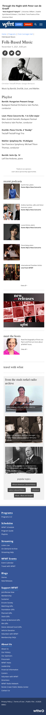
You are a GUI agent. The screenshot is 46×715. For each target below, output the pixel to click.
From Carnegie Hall (25, 34)
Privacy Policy (6, 701)
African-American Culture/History (24, 484)
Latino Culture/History (17, 490)
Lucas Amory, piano (28, 225)
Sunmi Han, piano (27, 185)
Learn (13, 171)
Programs (12, 34)
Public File (30, 701)
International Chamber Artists (31, 265)
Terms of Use (19, 701)
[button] (35, 24)
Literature (35, 490)
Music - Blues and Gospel (24, 495)
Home (4, 34)
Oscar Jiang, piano (27, 245)
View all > (24, 285)
